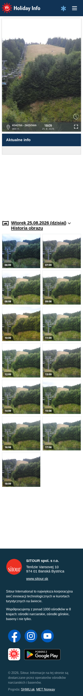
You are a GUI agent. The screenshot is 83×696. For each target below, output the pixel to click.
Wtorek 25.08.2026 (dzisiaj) (38, 222)
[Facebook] (14, 636)
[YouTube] (47, 636)
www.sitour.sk (37, 579)
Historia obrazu (27, 228)
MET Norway (45, 689)
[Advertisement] (41, 185)
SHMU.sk (28, 689)
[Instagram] (31, 636)
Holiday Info (17, 5)
